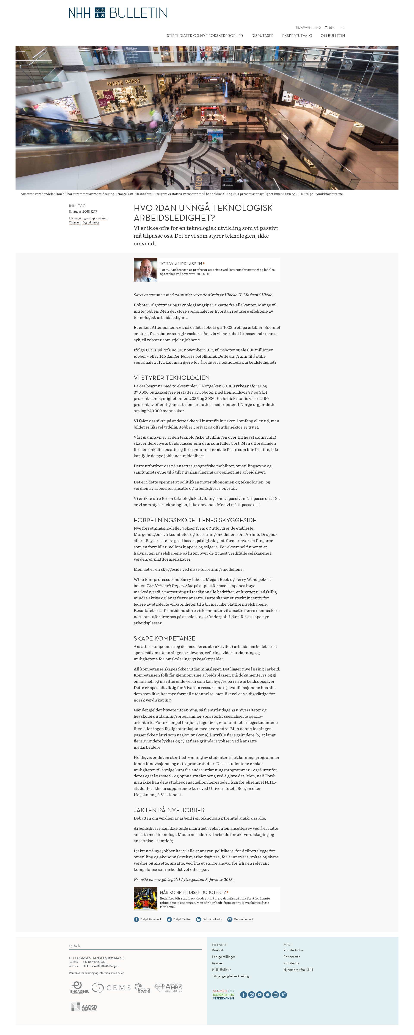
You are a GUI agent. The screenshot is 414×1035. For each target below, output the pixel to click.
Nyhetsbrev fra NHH (298, 969)
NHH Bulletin (221, 969)
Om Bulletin (333, 35)
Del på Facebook (151, 919)
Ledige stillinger (223, 956)
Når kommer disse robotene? (193, 892)
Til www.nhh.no (308, 27)
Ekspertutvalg (297, 35)
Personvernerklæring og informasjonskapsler (96, 973)
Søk (195, 945)
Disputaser (263, 35)
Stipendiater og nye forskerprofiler (205, 35)
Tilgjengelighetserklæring (230, 976)
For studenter (293, 950)
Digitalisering (91, 222)
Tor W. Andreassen (181, 263)
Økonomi (74, 222)
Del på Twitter (182, 919)
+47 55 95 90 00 (94, 962)
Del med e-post (243, 919)
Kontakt (217, 950)
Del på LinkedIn (212, 919)
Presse (217, 963)
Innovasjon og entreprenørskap (88, 218)
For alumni (291, 963)
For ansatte (292, 956)
